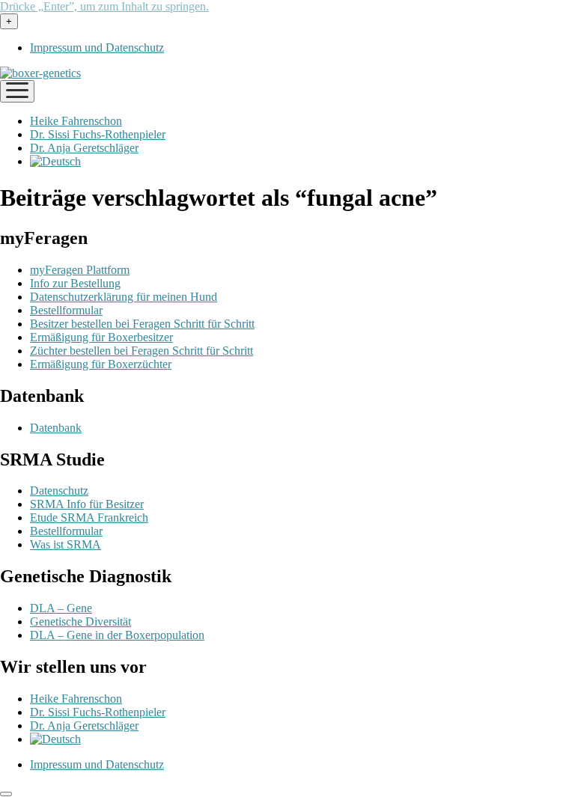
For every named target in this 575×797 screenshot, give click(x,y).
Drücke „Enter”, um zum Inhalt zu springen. (104, 6)
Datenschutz (59, 490)
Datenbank (56, 427)
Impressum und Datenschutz (97, 47)
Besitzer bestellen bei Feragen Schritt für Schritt (142, 323)
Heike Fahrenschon (76, 120)
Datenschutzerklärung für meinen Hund (123, 296)
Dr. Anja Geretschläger (84, 147)
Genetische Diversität (80, 621)
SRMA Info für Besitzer (87, 504)
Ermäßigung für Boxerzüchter (100, 364)
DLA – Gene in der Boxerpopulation (117, 635)
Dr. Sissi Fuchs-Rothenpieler (97, 134)
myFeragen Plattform (80, 269)
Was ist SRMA (65, 544)
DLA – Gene (61, 608)
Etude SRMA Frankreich (89, 517)
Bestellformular (66, 310)
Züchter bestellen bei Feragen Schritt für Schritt (141, 350)
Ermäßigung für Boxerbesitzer (101, 337)
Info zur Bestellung (75, 283)
